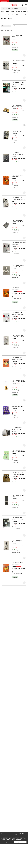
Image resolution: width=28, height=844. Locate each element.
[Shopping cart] (25, 4)
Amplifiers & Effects (10, 15)
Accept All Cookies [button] (20, 842)
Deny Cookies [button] (8, 842)
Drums (24, 11)
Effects (18, 15)
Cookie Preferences (16, 839)
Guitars (3, 11)
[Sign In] (22, 4)
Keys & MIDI (19, 11)
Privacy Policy (14, 834)
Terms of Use (8, 839)
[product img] (6, 40)
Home (2, 15)
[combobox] (20, 25)
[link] (19, 36)
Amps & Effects (10, 11)
